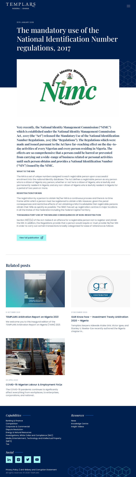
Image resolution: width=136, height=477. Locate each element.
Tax (7, 444)
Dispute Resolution (14, 429)
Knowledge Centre (79, 423)
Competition (12, 423)
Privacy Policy (12, 469)
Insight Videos (77, 426)
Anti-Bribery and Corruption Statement (38, 469)
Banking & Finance (14, 420)
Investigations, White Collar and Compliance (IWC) (29, 435)
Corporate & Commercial (18, 426)
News (73, 420)
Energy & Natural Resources (18, 432)
